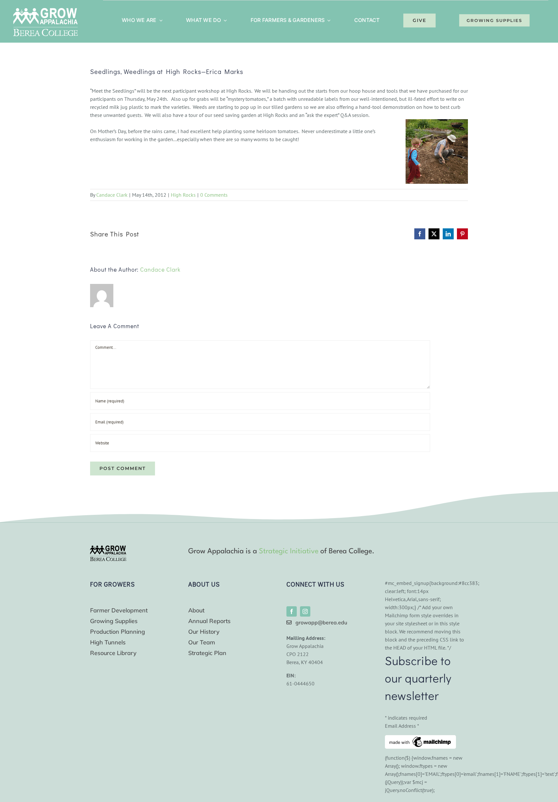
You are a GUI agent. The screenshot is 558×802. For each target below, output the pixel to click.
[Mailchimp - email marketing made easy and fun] (420, 739)
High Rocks (183, 195)
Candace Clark (112, 195)
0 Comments (214, 195)
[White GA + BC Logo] (45, 10)
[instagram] (305, 611)
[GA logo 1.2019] (108, 548)
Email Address (402, 726)
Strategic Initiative (288, 551)
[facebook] (291, 611)
